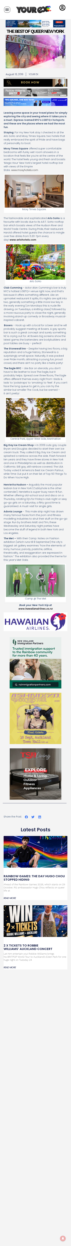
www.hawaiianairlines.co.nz (35, 608)
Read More (10, 898)
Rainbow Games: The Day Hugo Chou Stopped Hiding (34, 878)
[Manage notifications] (63, 1238)
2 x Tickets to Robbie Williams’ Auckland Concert (28, 947)
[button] (7, 10)
